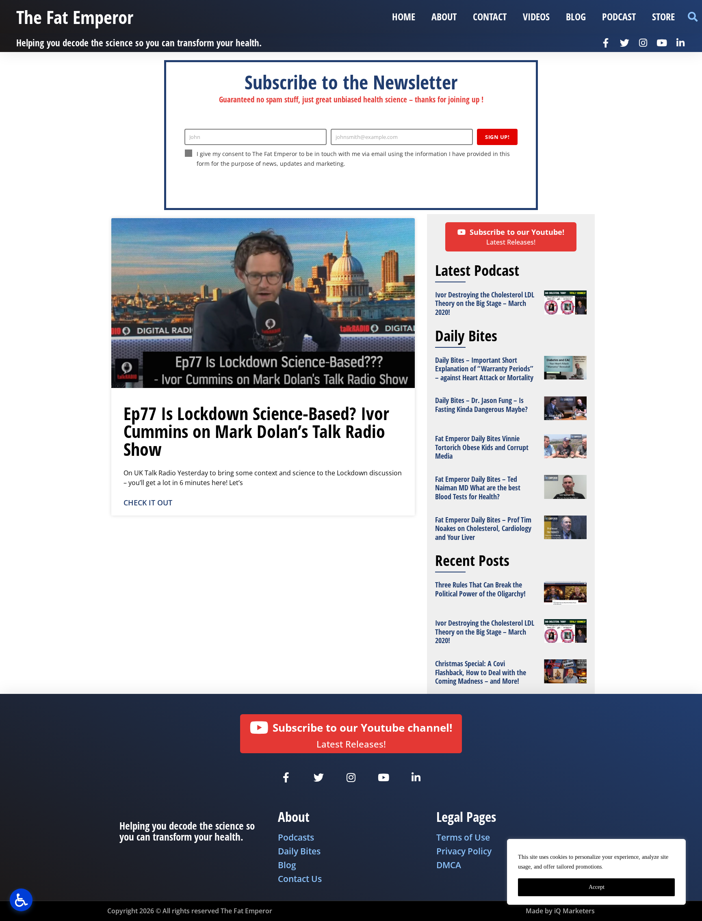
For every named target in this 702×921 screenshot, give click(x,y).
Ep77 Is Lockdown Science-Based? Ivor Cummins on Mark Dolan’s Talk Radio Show (256, 431)
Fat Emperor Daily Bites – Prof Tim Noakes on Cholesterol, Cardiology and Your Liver (483, 528)
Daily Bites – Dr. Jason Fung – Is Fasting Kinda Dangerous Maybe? (481, 404)
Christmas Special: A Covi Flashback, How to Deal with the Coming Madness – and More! (480, 672)
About (444, 16)
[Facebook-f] (605, 42)
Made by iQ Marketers (560, 910)
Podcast (619, 16)
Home (403, 16)
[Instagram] (643, 42)
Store (663, 16)
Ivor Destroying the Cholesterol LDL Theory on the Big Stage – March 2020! (484, 303)
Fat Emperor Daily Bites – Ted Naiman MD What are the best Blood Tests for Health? (477, 487)
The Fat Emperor (74, 16)
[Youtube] (661, 42)
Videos (536, 16)
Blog (576, 16)
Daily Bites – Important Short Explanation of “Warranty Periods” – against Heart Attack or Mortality (484, 368)
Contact (490, 16)
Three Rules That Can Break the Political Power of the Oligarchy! (480, 589)
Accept (596, 887)
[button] (692, 16)
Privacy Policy (298, 180)
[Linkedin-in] (680, 42)
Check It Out (148, 502)
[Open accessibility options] (21, 899)
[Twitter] (624, 42)
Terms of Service (337, 180)
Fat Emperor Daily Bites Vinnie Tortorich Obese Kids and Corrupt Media (482, 447)
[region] (596, 872)
